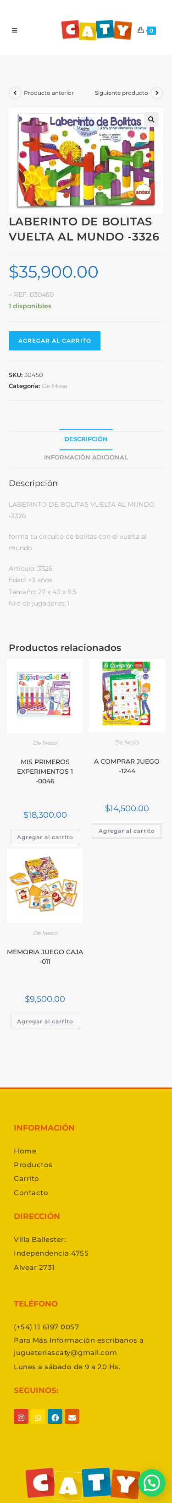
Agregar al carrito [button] (45, 837)
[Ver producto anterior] (15, 93)
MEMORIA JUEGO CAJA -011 (45, 957)
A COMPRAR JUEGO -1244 (127, 766)
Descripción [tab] (86, 439)
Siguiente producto (121, 92)
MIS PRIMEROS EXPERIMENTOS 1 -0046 (45, 771)
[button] (151, 119)
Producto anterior (49, 92)
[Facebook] (55, 1425)
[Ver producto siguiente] (156, 93)
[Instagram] (21, 1425)
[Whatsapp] (38, 1425)
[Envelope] (72, 1425)
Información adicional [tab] (86, 457)
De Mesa (54, 385)
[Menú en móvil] (14, 30)
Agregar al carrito (54, 340)
